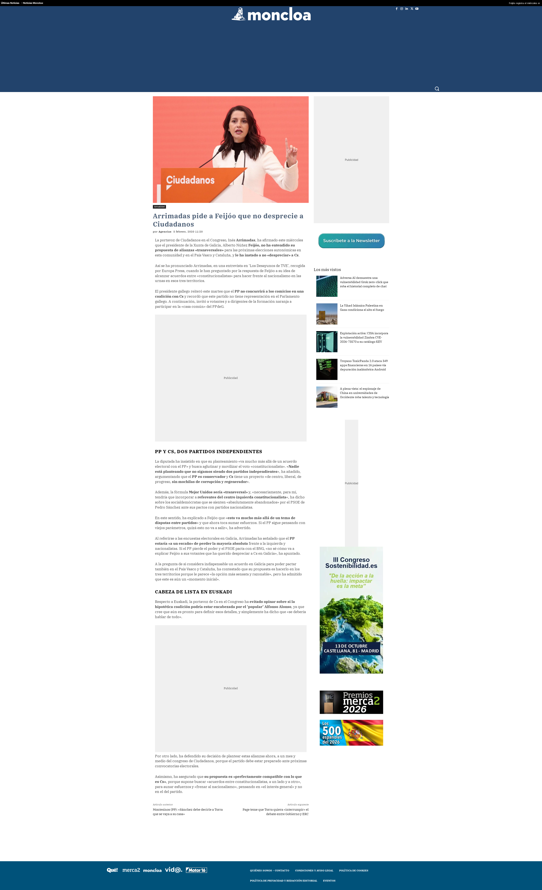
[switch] (323, 444)
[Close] (344, 377)
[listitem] (271, 434)
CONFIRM (242, 506)
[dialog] (271, 445)
